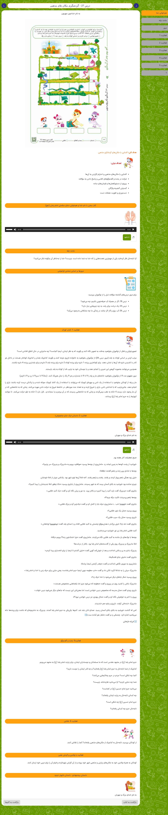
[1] (86, 615)
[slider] (9, 229)
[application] (71, 229)
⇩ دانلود (127, 237)
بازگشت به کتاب (129, 802)
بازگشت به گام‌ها (12, 802)
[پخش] (133, 229)
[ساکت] (15, 229)
